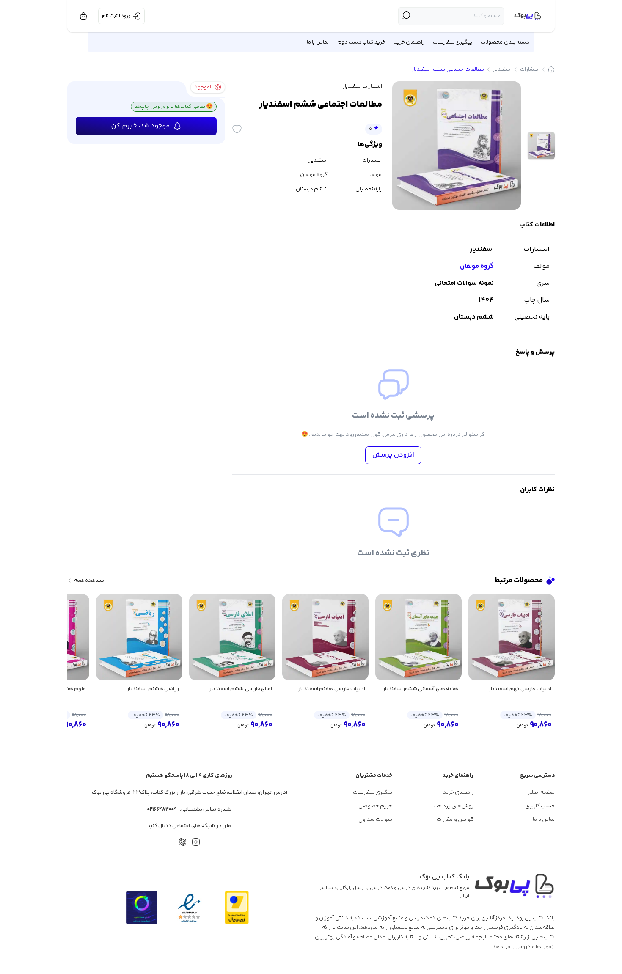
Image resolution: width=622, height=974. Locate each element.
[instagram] (196, 842)
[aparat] (182, 842)
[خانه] (551, 69)
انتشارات (529, 69)
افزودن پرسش (393, 455)
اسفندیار (502, 69)
